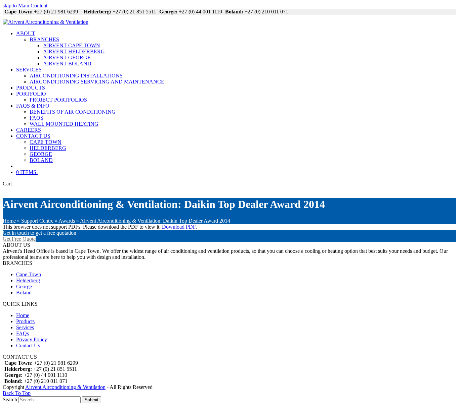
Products (25, 321)
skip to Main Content (25, 5)
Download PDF (179, 227)
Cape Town (28, 274)
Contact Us (28, 345)
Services (25, 327)
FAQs (22, 333)
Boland (24, 292)
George (24, 286)
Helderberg (28, 280)
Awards (66, 221)
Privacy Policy (31, 339)
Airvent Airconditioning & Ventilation (65, 387)
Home (9, 221)
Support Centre (37, 221)
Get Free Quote (19, 239)
